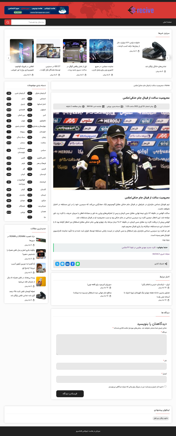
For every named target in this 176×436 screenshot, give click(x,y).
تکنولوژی (37, 120)
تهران (16, 120)
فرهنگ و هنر (37, 163)
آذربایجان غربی (16, 93)
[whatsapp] (78, 264)
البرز (37, 115)
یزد (37, 217)
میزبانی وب (37, 206)
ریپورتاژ (16, 131)
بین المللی (16, 115)
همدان (37, 211)
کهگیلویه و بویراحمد (16, 182)
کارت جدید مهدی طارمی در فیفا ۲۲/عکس (139, 247)
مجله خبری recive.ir (161, 254)
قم (16, 169)
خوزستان (37, 131)
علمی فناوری (37, 158)
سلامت (37, 142)
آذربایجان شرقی (37, 93)
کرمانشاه (37, 182)
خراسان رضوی (16, 126)
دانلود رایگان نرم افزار (161, 418)
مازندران (16, 195)
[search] (7, 22)
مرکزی (37, 200)
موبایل (16, 200)
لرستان (37, 195)
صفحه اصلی (167, 22)
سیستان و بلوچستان (16, 150)
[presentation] (167, 58)
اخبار (15, 98)
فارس (16, 158)
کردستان (37, 174)
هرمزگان (16, 206)
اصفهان (37, 109)
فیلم (15, 163)
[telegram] (62, 264)
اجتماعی (37, 98)
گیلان (16, 189)
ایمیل (164, 373)
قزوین (37, 169)
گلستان (37, 189)
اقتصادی (16, 109)
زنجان (37, 137)
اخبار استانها (37, 104)
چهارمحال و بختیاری (37, 126)
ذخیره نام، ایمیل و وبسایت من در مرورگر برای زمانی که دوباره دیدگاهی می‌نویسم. (135, 387)
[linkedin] (67, 264)
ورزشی (109, 106)
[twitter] (57, 264)
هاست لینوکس (87, 431)
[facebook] (73, 264)
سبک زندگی (16, 137)
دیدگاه (164, 332)
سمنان (16, 142)
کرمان (16, 174)
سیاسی (36, 150)
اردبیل (16, 104)
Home (167, 85)
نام (165, 360)
